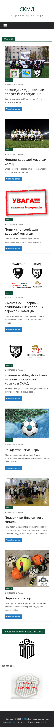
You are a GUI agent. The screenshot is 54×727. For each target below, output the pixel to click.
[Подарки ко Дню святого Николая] (27, 492)
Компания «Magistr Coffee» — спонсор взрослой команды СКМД (26, 379)
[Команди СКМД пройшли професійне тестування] (27, 62)
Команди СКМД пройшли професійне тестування (24, 91)
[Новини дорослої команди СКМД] (27, 133)
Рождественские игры (22, 450)
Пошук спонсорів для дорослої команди (21, 231)
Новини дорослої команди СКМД (25, 161)
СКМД (27, 9)
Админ (20, 85)
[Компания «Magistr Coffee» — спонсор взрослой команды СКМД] (27, 351)
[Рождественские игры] (27, 423)
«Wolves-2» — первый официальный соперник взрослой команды (24, 307)
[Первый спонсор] (27, 568)
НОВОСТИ (9, 80)
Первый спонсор (18, 598)
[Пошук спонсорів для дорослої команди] (27, 203)
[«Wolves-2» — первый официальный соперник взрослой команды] (27, 275)
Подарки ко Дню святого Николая (24, 519)
